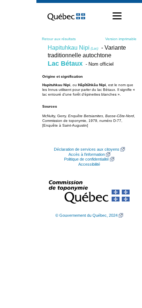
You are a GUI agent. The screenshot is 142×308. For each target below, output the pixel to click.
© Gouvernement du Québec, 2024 (86, 215)
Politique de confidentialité (86, 159)
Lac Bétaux (65, 63)
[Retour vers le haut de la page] (124, 268)
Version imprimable (121, 39)
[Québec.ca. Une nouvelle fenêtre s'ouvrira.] (66, 16)
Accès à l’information (86, 154)
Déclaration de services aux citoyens (86, 149)
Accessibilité (89, 164)
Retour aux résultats (59, 39)
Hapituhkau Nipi (73, 48)
